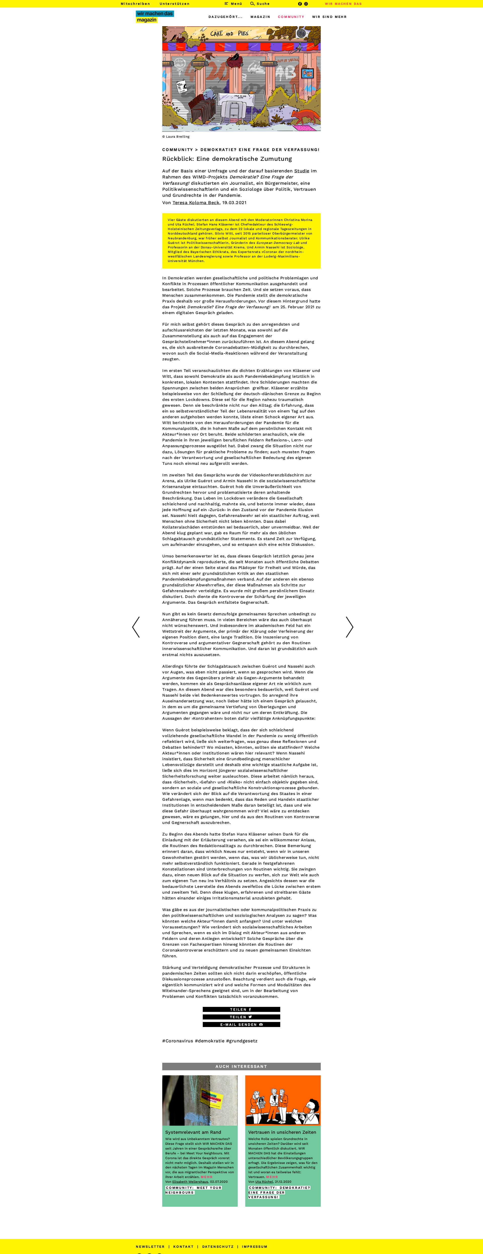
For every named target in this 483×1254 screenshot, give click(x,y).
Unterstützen (175, 4)
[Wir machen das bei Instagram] (306, 4)
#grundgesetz (242, 1040)
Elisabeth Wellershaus (190, 1182)
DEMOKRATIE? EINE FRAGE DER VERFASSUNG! (279, 1192)
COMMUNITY (291, 17)
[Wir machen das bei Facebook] (300, 4)
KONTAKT (183, 1246)
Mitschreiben (135, 4)
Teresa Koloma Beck (196, 202)
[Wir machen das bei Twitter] (312, 4)
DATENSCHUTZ (218, 1246)
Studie (301, 170)
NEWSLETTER (150, 1246)
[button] (241, 1009)
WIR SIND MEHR (329, 17)
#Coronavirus (177, 1040)
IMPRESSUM (254, 1246)
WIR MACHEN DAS (343, 4)
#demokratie (210, 1040)
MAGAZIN (261, 17)
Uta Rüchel (264, 1182)
